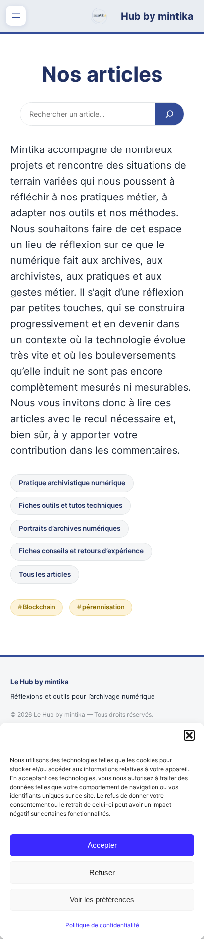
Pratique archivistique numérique (72, 483)
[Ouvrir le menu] (16, 16)
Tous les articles (45, 574)
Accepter (102, 845)
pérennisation (103, 607)
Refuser (102, 872)
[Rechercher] (169, 114)
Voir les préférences (102, 899)
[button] (189, 735)
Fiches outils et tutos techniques (70, 505)
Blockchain (39, 607)
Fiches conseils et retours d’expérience (81, 551)
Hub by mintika (157, 16)
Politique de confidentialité (102, 925)
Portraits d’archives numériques (69, 528)
